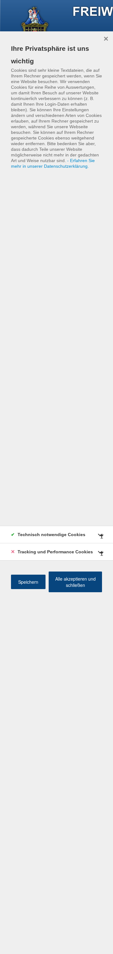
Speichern (28, 582)
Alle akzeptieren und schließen (75, 582)
